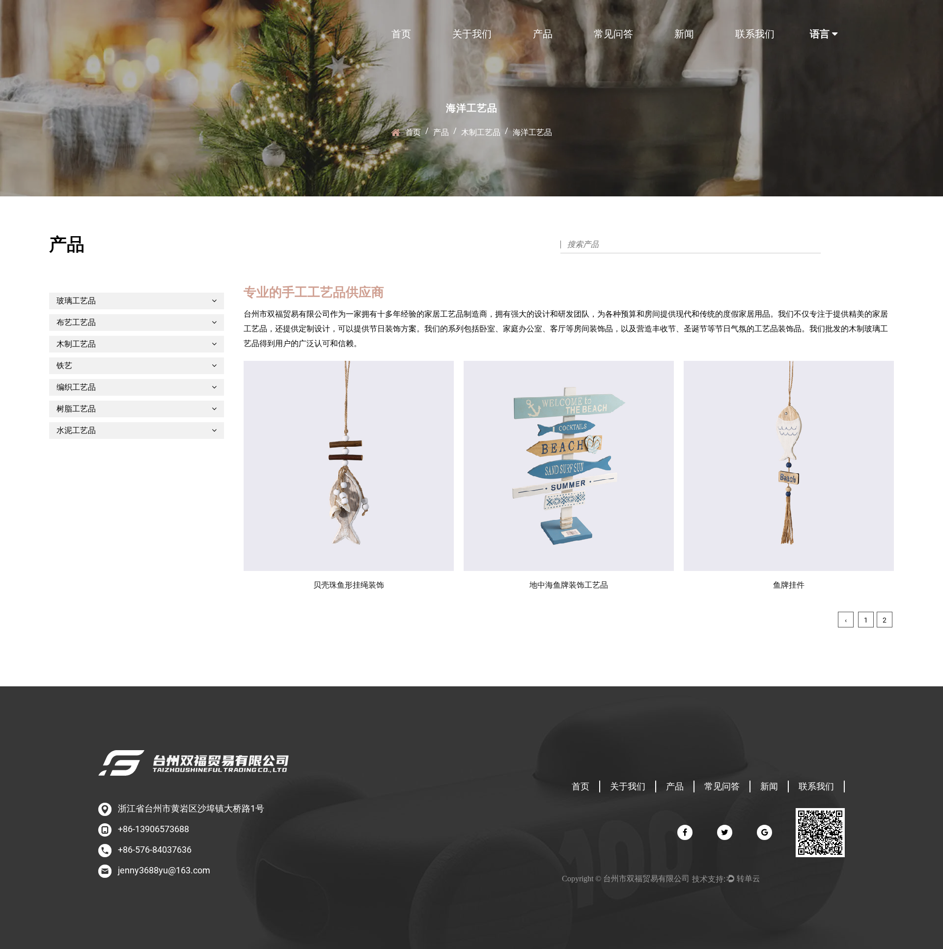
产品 (543, 34)
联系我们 (755, 34)
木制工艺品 (480, 132)
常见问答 (613, 34)
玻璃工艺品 (76, 300)
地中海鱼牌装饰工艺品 (568, 585)
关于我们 (472, 34)
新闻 (684, 34)
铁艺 (64, 365)
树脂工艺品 (76, 408)
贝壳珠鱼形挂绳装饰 (348, 585)
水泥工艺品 (76, 430)
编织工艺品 (76, 387)
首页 (401, 34)
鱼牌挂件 (788, 585)
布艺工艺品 (76, 322)
